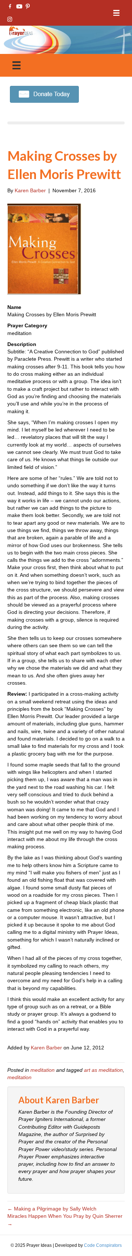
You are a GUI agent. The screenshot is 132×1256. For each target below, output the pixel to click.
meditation (42, 1070)
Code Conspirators (103, 1245)
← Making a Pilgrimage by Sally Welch (51, 1209)
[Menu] (116, 13)
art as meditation (103, 1070)
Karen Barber (46, 1048)
